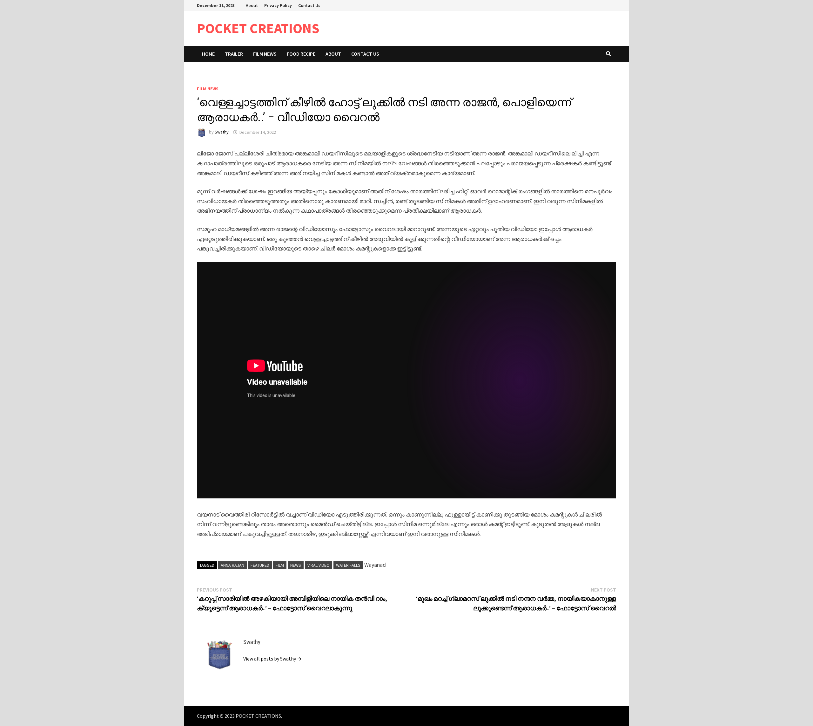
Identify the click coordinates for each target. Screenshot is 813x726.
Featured (260, 565)
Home (208, 54)
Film (280, 565)
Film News (265, 54)
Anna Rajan (232, 565)
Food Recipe (301, 54)
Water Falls (348, 565)
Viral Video (318, 565)
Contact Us (309, 5)
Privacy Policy (278, 5)
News (295, 565)
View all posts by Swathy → (272, 658)
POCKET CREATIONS (258, 28)
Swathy (222, 132)
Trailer (234, 54)
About (252, 5)
